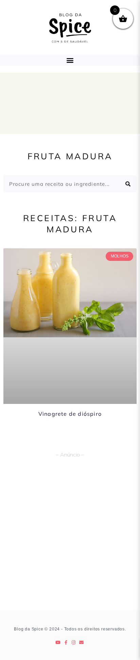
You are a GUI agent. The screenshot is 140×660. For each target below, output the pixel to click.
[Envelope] (82, 642)
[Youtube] (58, 642)
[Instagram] (74, 642)
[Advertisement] (70, 537)
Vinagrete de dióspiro (70, 413)
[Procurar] (128, 183)
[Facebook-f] (66, 642)
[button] (70, 60)
